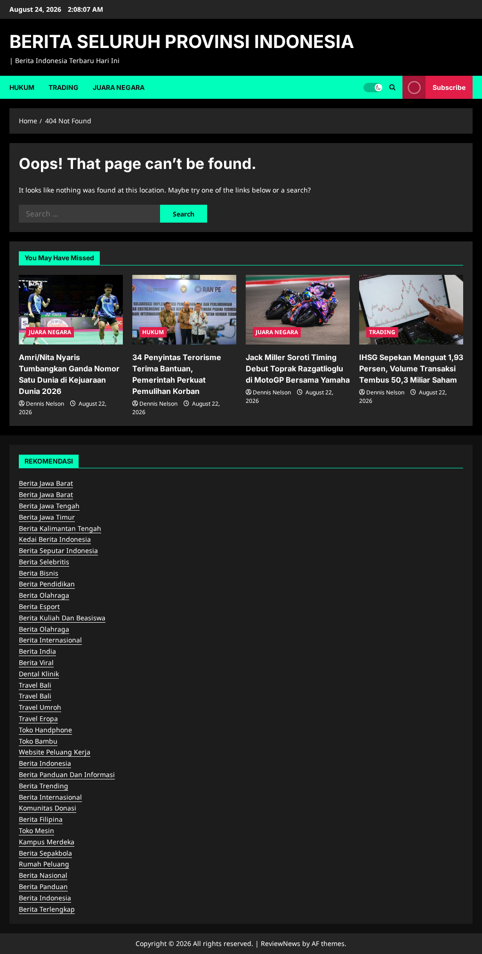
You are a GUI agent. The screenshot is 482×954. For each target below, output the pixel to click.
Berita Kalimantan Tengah (60, 528)
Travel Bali (35, 685)
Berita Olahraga (44, 595)
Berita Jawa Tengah (49, 505)
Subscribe (449, 87)
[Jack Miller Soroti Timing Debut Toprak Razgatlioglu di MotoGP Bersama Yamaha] (298, 309)
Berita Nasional (43, 875)
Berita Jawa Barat (46, 483)
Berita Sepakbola (45, 853)
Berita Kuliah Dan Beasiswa (62, 617)
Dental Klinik (39, 673)
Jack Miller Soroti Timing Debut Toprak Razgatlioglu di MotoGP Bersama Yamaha (298, 369)
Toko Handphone (45, 729)
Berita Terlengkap (47, 909)
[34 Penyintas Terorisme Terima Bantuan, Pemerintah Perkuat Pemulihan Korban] (184, 309)
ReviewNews (280, 943)
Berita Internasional (50, 639)
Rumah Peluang (44, 863)
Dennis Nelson (45, 404)
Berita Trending (43, 785)
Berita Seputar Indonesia (58, 550)
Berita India (37, 651)
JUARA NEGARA (119, 87)
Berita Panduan (43, 886)
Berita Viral (36, 662)
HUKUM (21, 87)
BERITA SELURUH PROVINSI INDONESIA (181, 41)
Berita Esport (39, 606)
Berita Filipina (41, 819)
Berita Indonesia (45, 763)
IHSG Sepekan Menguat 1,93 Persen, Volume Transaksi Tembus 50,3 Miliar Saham (411, 369)
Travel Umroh (40, 707)
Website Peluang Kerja (54, 751)
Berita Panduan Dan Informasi (67, 774)
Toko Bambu (38, 741)
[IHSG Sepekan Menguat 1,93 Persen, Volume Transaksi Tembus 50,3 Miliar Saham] (411, 309)
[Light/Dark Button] (372, 87)
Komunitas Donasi (47, 807)
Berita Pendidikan (47, 583)
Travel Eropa (38, 718)
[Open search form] (392, 87)
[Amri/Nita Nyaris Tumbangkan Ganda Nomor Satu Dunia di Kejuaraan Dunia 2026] (71, 309)
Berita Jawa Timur (47, 517)
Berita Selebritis (44, 561)
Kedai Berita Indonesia (55, 539)
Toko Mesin (36, 830)
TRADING (63, 87)
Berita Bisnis (38, 573)
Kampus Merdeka (46, 841)
